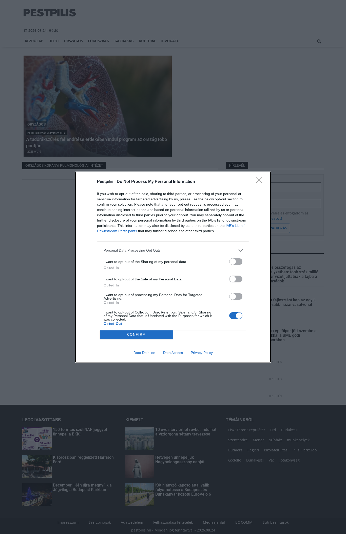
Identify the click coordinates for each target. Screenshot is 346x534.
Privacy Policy (202, 353)
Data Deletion (144, 353)
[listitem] (173, 250)
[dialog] (173, 267)
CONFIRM (136, 334)
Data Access (173, 353)
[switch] (235, 261)
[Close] (260, 182)
